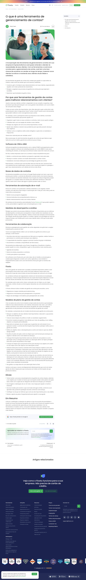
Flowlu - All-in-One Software (11, 9)
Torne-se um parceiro (54, 505)
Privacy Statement (37, 437)
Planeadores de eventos (25, 522)
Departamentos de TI (24, 509)
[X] (47, 423)
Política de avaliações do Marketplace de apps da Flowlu (11, 552)
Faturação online (9, 513)
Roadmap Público (53, 526)
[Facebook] (50, 423)
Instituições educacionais (25, 515)
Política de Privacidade (20, 576)
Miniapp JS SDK (9, 539)
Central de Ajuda (38, 505)
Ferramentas (9, 502)
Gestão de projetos (10, 507)
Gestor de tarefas (9, 509)
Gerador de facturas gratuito (40, 526)
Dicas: (66, 26)
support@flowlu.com (68, 521)
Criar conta (77, 5)
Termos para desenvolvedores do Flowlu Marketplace (11, 546)
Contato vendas (57, 5)
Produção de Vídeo (24, 524)
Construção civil (23, 507)
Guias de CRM (20, 9)
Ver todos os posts (11, 423)
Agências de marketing (25, 505)
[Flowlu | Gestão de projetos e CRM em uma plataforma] (9, 5)
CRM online (8, 505)
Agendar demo (65, 5)
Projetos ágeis (9, 518)
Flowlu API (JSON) (38, 509)
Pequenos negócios (24, 520)
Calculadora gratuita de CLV (40, 532)
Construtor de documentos (12, 529)
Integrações (52, 513)
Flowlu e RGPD (52, 521)
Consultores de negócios (25, 511)
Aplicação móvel (38, 518)
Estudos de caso (38, 513)
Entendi (34, 574)
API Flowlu (36, 507)
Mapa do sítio (37, 534)
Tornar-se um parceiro (54, 508)
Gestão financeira (10, 511)
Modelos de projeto (38, 524)
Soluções (22, 5)
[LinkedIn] (53, 423)
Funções (16, 5)
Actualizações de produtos (40, 515)
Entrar (71, 5)
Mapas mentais (9, 523)
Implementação (53, 510)
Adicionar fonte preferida (46, 416)
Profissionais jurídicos (24, 513)
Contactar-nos (53, 524)
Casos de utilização (38, 522)
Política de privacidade (55, 518)
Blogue (35, 511)
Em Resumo (67, 28)
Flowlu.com (38, 202)
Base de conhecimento (11, 515)
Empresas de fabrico (24, 518)
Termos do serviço (53, 516)
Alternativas (37, 520)
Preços (33, 5)
